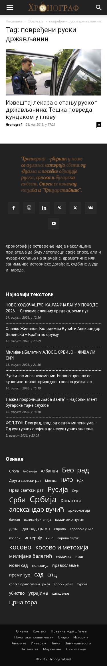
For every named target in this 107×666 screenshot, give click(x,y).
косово (20, 547)
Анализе (19, 643)
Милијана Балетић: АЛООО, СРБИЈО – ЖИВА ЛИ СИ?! (50, 355)
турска (82, 584)
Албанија (30, 471)
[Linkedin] (44, 208)
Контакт (39, 631)
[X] (75, 208)
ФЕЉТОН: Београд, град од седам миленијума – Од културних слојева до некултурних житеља (51, 426)
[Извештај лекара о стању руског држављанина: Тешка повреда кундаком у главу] (53, 72)
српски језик (63, 584)
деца (14, 528)
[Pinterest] (60, 208)
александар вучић (36, 509)
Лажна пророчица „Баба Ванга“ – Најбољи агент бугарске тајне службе (51, 402)
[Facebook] (13, 208)
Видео (63, 637)
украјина (38, 593)
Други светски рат (25, 480)
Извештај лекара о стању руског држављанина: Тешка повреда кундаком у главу (51, 109)
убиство (17, 593)
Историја (80, 637)
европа (60, 528)
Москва (50, 480)
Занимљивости (78, 643)
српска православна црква (29, 584)
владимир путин (69, 519)
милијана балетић (30, 556)
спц (52, 574)
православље (65, 565)
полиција (40, 565)
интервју (33, 537)
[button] (10, 7)
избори (15, 538)
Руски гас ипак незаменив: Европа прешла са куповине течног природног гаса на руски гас (49, 379)
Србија (43, 499)
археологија (79, 510)
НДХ (80, 480)
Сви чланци (76, 649)
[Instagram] (29, 207)
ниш (79, 556)
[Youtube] (53, 223)
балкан (14, 520)
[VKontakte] (90, 208)
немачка (63, 556)
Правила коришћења (69, 631)
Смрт (76, 490)
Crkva (14, 471)
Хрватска (70, 500)
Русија (58, 489)
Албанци (49, 471)
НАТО (66, 480)
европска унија (81, 529)
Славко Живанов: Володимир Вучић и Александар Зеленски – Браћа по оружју (53, 331)
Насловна (14, 21)
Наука (55, 643)
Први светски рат (26, 490)
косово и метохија (61, 547)
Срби (17, 500)
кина (49, 538)
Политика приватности (34, 637)
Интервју (38, 643)
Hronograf (14, 124)
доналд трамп (36, 528)
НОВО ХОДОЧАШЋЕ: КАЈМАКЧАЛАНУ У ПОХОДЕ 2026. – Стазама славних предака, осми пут (52, 308)
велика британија (37, 519)
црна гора (23, 602)
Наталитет (30, 649)
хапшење (60, 593)
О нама (22, 631)
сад (38, 574)
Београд (75, 470)
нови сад (18, 565)
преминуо (19, 575)
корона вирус (67, 538)
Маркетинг (52, 649)
